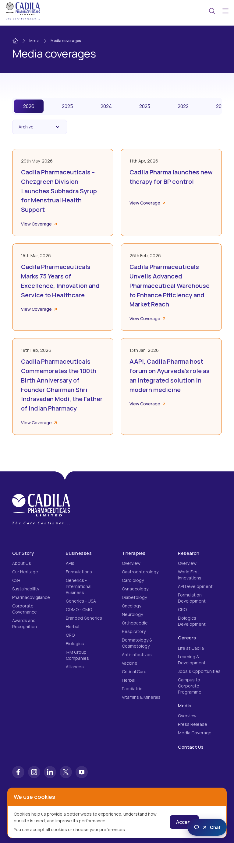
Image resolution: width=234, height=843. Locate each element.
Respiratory (134, 631)
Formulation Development (192, 598)
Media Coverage (194, 733)
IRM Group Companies (77, 655)
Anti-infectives (137, 654)
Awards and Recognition (24, 623)
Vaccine (129, 663)
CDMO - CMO (79, 609)
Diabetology (134, 597)
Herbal (72, 626)
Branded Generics (84, 618)
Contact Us (191, 747)
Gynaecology (135, 589)
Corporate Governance (24, 609)
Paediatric (132, 688)
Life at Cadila (191, 648)
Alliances (75, 667)
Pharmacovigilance (31, 597)
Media (34, 40)
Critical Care (134, 671)
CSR (16, 580)
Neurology (132, 614)
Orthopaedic (134, 623)
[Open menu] (225, 11)
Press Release (192, 724)
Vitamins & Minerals (141, 697)
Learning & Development (192, 660)
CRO (70, 635)
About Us (21, 563)
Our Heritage (25, 572)
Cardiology (133, 580)
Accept (184, 822)
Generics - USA (81, 601)
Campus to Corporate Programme (189, 686)
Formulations (79, 572)
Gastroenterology (140, 572)
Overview (131, 563)
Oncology (131, 606)
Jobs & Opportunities (199, 671)
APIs (70, 563)
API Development (195, 586)
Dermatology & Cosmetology (137, 643)
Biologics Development (192, 621)
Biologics (75, 643)
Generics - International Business (78, 586)
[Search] (212, 11)
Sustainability (25, 589)
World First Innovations (189, 575)
